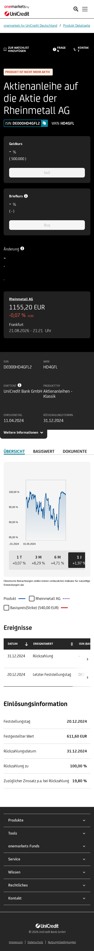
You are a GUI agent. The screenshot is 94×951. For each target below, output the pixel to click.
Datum (13, 643)
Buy (47, 225)
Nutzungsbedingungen (62, 942)
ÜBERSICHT (14, 451)
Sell (47, 172)
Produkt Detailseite (76, 25)
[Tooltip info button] (20, 385)
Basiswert (44, 451)
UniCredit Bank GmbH (52, 932)
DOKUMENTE (75, 451)
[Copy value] (44, 123)
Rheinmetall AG (21, 299)
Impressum (16, 942)
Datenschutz (35, 942)
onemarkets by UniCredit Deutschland (30, 25)
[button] (19, 560)
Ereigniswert (43, 643)
